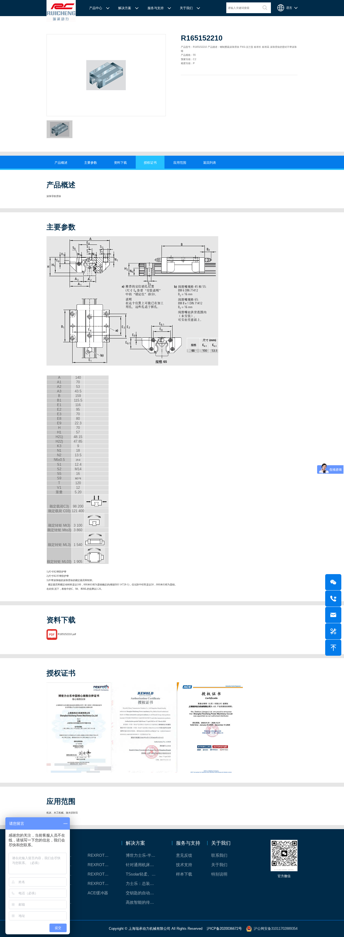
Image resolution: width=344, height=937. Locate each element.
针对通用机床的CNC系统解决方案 (144, 864)
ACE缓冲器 (98, 893)
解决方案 (124, 8)
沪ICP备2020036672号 (224, 928)
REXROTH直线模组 (101, 864)
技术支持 (184, 864)
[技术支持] (333, 631)
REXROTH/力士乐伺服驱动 (101, 883)
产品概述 (61, 163)
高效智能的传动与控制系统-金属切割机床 (144, 902)
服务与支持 (156, 8)
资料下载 (120, 163)
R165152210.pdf (67, 634)
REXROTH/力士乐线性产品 (101, 855)
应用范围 (179, 163)
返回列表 (209, 163)
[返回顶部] (333, 648)
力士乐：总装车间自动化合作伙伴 (144, 883)
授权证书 (150, 163)
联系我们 (219, 855)
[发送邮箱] (333, 615)
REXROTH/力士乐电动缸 (101, 874)
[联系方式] (333, 598)
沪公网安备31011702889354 (276, 928)
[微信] (333, 582)
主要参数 (90, 163)
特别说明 (219, 874)
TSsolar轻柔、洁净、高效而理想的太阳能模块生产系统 (144, 874)
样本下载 (184, 874)
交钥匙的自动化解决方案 (144, 893)
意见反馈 (184, 855)
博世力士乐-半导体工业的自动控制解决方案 (144, 855)
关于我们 (186, 8)
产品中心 (95, 8)
